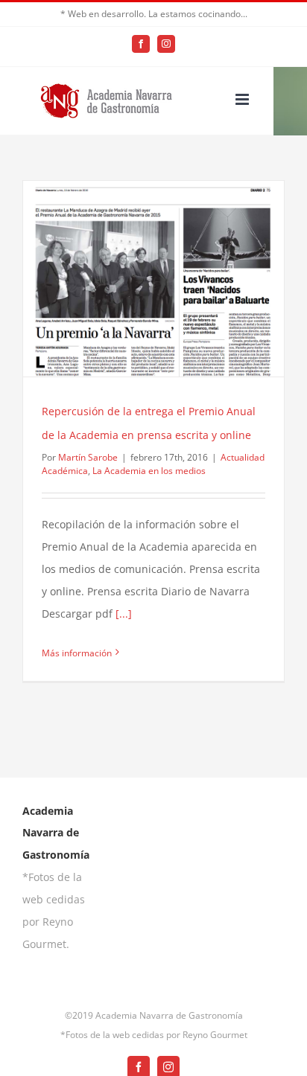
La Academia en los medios (149, 470)
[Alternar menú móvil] (243, 99)
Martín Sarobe (88, 457)
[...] (123, 613)
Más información (77, 653)
